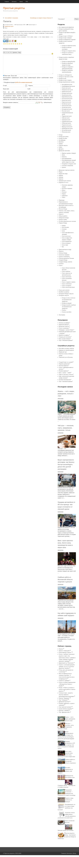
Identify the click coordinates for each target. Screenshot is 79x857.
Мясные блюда (63, 209)
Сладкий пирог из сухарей (66, 362)
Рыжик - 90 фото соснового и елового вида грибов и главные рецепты (67, 689)
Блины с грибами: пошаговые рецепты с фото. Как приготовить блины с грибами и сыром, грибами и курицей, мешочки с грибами (67, 658)
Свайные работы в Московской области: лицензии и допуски (65, 579)
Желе (63, 155)
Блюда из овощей (66, 303)
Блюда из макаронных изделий (67, 39)
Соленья (61, 263)
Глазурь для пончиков (65, 337)
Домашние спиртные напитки (66, 170)
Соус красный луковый (65, 707)
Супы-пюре (65, 245)
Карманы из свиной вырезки (66, 350)
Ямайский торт (63, 352)
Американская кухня (67, 89)
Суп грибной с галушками (11, 18)
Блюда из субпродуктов (65, 75)
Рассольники (65, 227)
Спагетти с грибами (64, 680)
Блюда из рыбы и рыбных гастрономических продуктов (69, 306)
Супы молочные (66, 236)
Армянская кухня (66, 91)
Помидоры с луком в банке (66, 330)
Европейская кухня (67, 96)
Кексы (63, 190)
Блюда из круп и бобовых (66, 36)
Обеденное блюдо (64, 217)
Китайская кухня (66, 104)
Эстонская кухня (66, 130)
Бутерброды (62, 140)
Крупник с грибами (64, 710)
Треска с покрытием (64, 650)
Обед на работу (63, 216)
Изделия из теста (63, 182)
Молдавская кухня (67, 109)
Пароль (30, 85)
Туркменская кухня (67, 121)
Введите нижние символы (10, 102)
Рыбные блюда (63, 253)
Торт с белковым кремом (65, 340)
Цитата (15, 52)
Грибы (60, 147)
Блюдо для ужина (63, 136)
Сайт (28, 89)
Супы (63, 231)
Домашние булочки (64, 701)
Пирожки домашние (64, 364)
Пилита (61, 649)
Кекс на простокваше (64, 338)
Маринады (61, 200)
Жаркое (61, 175)
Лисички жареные (63, 365)
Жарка (60, 172)
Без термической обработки (66, 27)
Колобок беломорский (65, 379)
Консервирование (66, 158)
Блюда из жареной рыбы (68, 61)
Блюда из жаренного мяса (69, 45)
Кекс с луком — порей (65, 372)
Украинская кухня (66, 125)
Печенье (64, 192)
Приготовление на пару (65, 249)
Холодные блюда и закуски (66, 293)
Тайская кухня (66, 118)
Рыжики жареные (63, 371)
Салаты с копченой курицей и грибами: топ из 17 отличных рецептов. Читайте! (67, 666)
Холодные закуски (64, 295)
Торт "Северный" (63, 700)
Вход (74, 853)
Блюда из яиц (62, 78)
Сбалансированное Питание (66, 258)
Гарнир (60, 143)
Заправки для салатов (65, 180)
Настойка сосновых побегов (66, 348)
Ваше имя (7, 75)
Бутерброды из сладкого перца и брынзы (40, 18)
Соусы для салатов (64, 290)
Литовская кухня (66, 107)
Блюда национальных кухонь (67, 82)
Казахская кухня (66, 100)
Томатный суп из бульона (66, 357)
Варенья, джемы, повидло (69, 153)
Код (19, 52)
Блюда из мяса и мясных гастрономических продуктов (68, 299)
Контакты (69, 853)
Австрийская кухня (67, 84)
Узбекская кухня (66, 123)
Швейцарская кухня (67, 128)
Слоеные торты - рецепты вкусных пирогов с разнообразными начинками (66, 694)
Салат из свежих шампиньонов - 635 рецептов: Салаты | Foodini (67, 684)
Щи (63, 246)
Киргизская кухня (66, 102)
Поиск (76, 19)
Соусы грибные (66, 271)
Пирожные (65, 195)
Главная (63, 853)
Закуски (61, 179)
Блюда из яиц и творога (65, 80)
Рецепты (61, 251)
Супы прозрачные (67, 241)
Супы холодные (66, 243)
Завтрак (61, 177)
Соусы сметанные (67, 283)
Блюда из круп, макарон (65, 37)
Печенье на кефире (64, 322)
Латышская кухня (66, 105)
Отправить (7, 107)
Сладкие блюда (63, 260)
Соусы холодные (66, 285)
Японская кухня (66, 132)
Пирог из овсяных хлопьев (66, 374)
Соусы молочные (66, 276)
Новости (61, 214)
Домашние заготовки (64, 150)
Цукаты (64, 167)
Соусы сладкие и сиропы (68, 282)
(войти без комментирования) (23, 82)
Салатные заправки (64, 254)
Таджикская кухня (8, 26)
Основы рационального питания (67, 221)
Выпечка (61, 141)
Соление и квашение (67, 165)
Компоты (64, 156)
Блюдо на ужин (63, 138)
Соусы (60, 265)
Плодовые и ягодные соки (69, 163)
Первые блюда (63, 223)
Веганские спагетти (64, 326)
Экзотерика (62, 314)
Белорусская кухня (67, 93)
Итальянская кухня (67, 98)
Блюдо (60, 134)
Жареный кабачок (63, 324)
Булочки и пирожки (67, 188)
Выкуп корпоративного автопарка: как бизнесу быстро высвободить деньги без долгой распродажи (66, 464)
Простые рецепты (14, 8)
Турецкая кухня (66, 119)
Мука (6, 28)
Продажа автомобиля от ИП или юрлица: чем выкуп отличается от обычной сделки (66, 745)
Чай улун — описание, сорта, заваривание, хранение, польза (66, 428)
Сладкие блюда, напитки (65, 261)
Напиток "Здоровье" (64, 698)
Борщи (63, 225)
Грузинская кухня (66, 95)
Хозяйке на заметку (64, 291)
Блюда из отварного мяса (69, 50)
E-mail (5, 85)
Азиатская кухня (66, 88)
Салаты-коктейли (66, 312)
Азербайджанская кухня (68, 86)
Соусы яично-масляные (68, 287)
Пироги (64, 193)
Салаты (64, 310)
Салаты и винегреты (64, 256)
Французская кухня (67, 126)
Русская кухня (66, 111)
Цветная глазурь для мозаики (65, 830)
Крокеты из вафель (64, 335)
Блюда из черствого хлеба (66, 76)
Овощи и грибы (63, 219)
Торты (63, 197)
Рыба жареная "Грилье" (65, 652)
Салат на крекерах (64, 328)
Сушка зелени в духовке (65, 708)
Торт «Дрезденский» (64, 712)
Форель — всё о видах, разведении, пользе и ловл (66, 393)
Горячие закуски (63, 145)
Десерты (61, 149)
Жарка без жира (63, 173)
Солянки (64, 229)
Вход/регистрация (18, 82)
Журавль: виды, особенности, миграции (69, 799)
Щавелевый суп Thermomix (66, 663)
